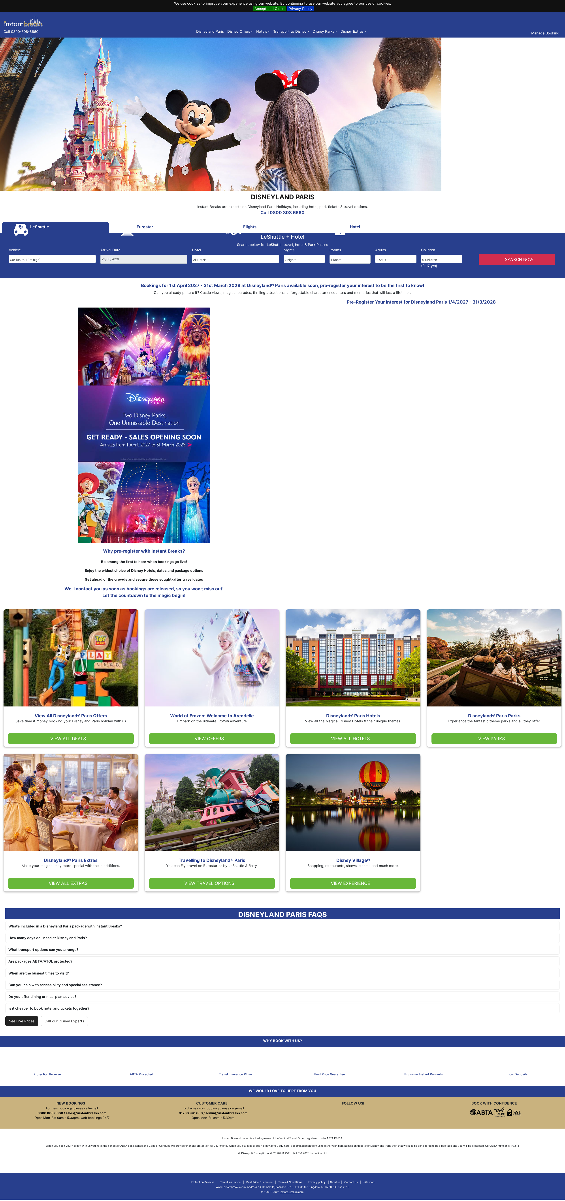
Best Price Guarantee (259, 1182)
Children (428, 250)
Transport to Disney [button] (290, 31)
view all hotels (350, 738)
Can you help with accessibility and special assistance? (55, 985)
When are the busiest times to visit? (38, 973)
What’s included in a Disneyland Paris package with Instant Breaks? (65, 926)
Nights (289, 250)
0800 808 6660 (50, 1113)
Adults (380, 250)
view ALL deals (68, 738)
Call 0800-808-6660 (21, 31)
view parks (491, 738)
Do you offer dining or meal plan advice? (42, 996)
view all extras (68, 883)
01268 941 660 (191, 1113)
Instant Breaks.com (291, 1191)
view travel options (209, 883)
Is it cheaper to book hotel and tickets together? (48, 1008)
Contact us (351, 1182)
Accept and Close (269, 8)
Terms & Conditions (290, 1182)
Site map (368, 1182)
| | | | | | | (282, 1186)
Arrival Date (110, 250)
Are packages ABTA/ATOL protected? (40, 961)
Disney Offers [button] (238, 31)
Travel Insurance (230, 1182)
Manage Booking (544, 33)
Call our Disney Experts (64, 1021)
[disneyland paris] (23, 21)
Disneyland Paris (210, 31)
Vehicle (15, 250)
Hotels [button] (261, 31)
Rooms (335, 250)
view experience (350, 883)
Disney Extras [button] (352, 31)
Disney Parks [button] (323, 31)
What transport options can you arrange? (43, 949)
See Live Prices (21, 1021)
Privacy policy (317, 1182)
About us (335, 1182)
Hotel (196, 250)
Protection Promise (202, 1182)
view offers (209, 738)
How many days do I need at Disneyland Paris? (47, 938)
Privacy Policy (300, 8)
